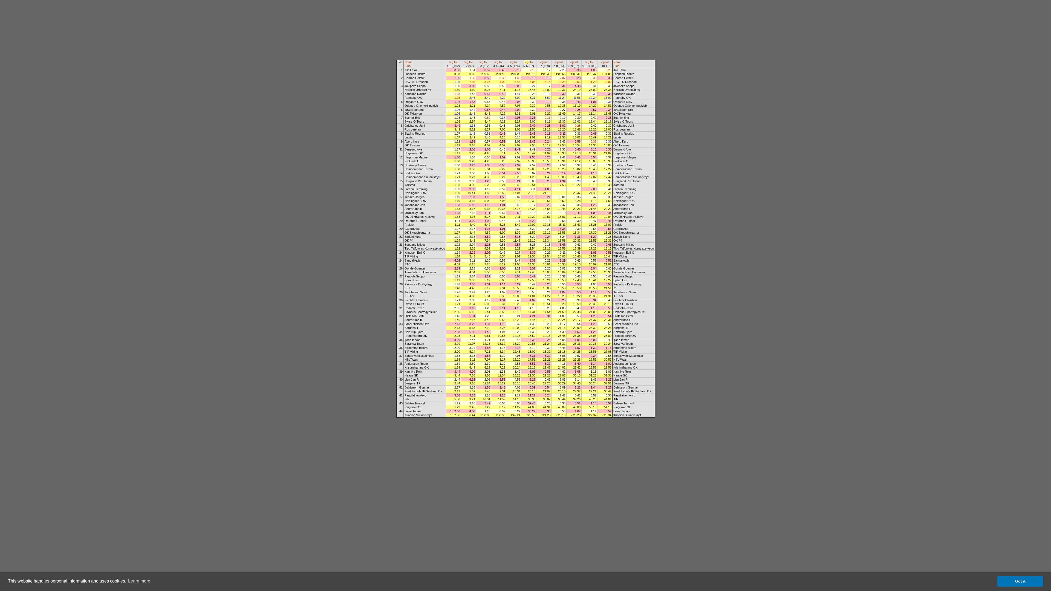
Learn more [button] (139, 581)
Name (408, 62)
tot (455, 62)
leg (451, 62)
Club (408, 66)
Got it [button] (1020, 581)
